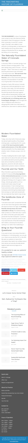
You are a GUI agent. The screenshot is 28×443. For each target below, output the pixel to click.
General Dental (21, 279)
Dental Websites (21, 438)
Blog (8, 279)
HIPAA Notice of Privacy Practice (18, 439)
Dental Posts (12, 279)
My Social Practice (6, 439)
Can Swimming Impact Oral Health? (18, 341)
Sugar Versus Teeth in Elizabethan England (17, 324)
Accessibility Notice (14, 441)
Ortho (2, 281)
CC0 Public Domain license (19, 255)
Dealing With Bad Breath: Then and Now (18, 358)
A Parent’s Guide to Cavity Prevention (18, 333)
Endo (16, 279)
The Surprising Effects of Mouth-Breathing (18, 315)
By (9, 283)
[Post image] (5, 317)
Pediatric (7, 281)
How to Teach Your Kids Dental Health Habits (18, 350)
